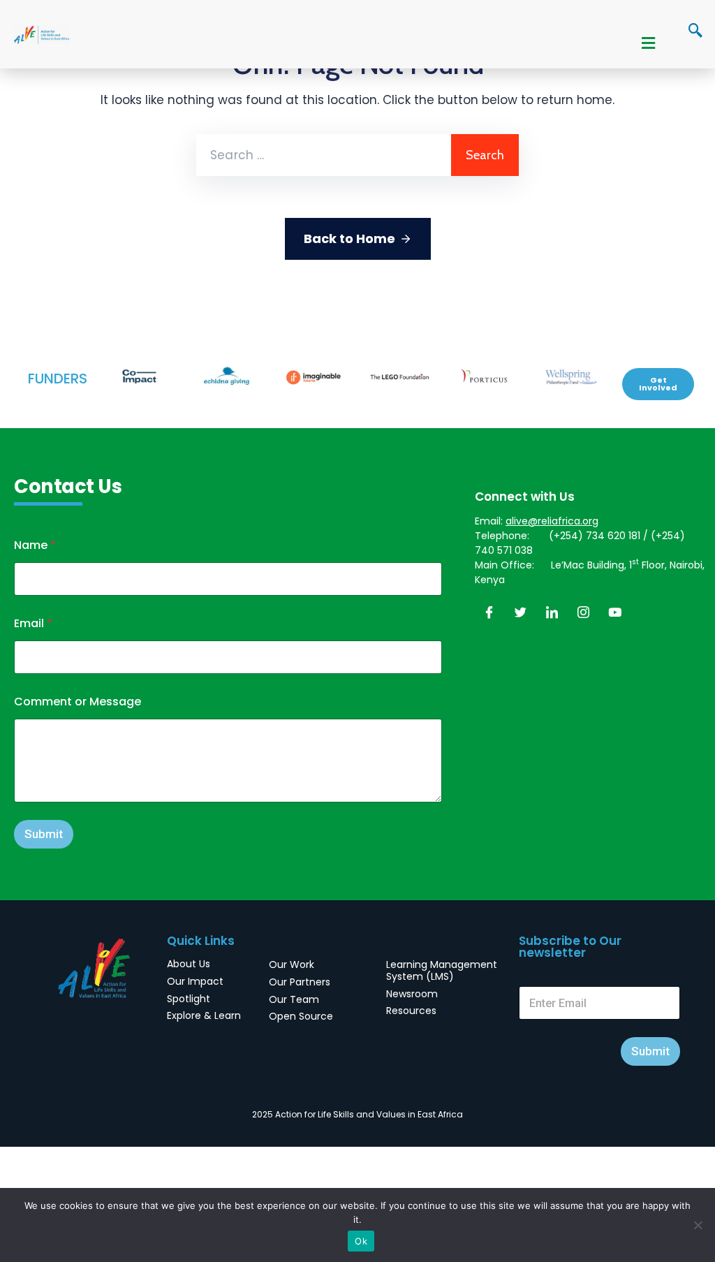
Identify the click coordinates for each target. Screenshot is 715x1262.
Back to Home (349, 238)
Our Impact (195, 981)
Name (35, 545)
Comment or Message (77, 701)
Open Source (301, 1016)
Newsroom (412, 994)
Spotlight (188, 999)
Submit (43, 834)
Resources (411, 1011)
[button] (658, 384)
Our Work (291, 964)
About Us (188, 964)
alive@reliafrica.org (552, 521)
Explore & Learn (204, 1015)
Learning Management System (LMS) (441, 970)
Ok (361, 1241)
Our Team (294, 999)
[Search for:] (323, 155)
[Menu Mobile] (648, 44)
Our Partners (299, 982)
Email (33, 623)
